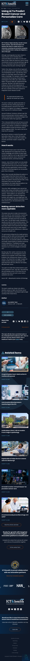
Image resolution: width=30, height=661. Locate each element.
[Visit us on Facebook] (15, 609)
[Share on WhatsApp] (27, 321)
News (5, 8)
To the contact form (15, 547)
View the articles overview (11, 524)
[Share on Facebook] (27, 21)
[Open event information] (26, 657)
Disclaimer (15, 647)
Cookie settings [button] (15, 652)
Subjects (15, 643)
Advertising (15, 640)
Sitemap (15, 650)
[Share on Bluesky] (24, 21)
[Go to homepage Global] (9, 4)
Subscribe (15, 629)
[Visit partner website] (5, 586)
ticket (17, 339)
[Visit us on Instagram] (21, 609)
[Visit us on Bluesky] (12, 609)
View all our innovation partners (15, 576)
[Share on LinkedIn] (25, 321)
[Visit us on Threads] (9, 609)
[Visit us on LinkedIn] (18, 609)
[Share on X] (21, 21)
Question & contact (15, 638)
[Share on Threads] (18, 21)
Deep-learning (7, 315)
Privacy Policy (15, 645)
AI (7, 312)
